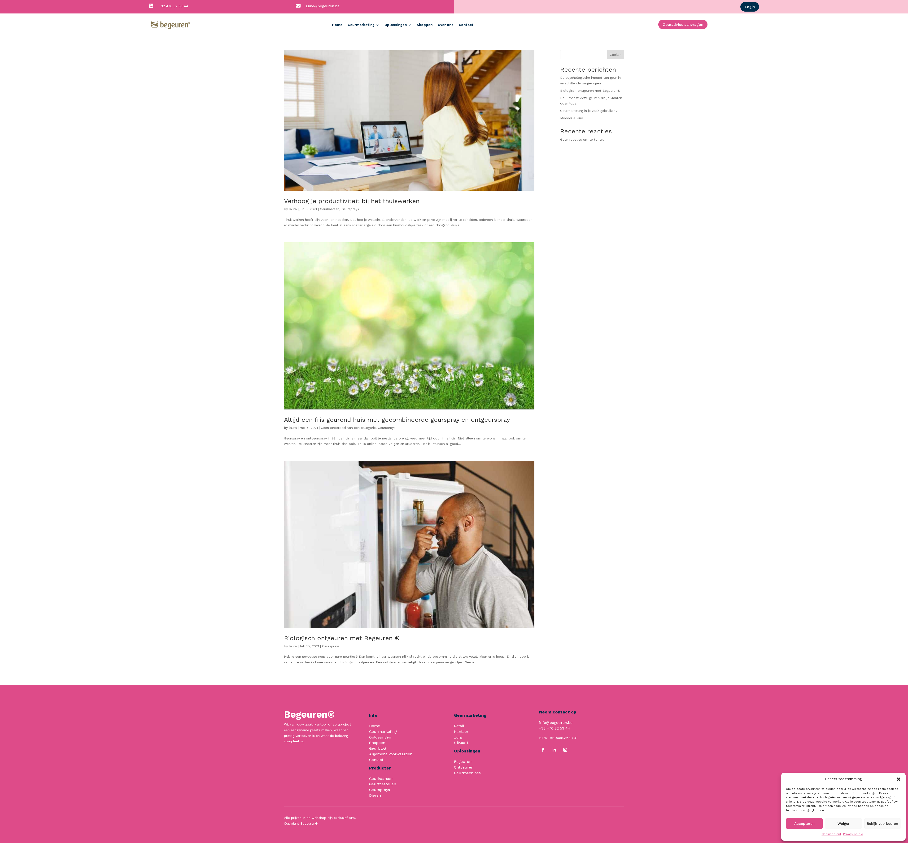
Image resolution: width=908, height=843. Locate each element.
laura (293, 209)
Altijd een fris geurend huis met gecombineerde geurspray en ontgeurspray (397, 419)
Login (750, 6)
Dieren (375, 795)
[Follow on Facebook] (543, 750)
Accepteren (804, 823)
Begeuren (462, 761)
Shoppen (424, 25)
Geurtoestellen (382, 784)
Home (337, 25)
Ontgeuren (463, 767)
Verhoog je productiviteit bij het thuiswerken (351, 200)
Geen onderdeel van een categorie (348, 428)
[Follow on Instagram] (565, 750)
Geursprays (350, 209)
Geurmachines (467, 773)
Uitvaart (461, 742)
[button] (898, 779)
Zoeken (615, 54)
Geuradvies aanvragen (683, 24)
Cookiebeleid (831, 834)
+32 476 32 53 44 (173, 6)
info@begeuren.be (555, 722)
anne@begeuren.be (323, 6)
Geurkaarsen (329, 209)
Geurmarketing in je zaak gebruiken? (589, 111)
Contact (466, 25)
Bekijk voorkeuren (882, 823)
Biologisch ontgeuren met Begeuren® (590, 90)
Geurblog (377, 748)
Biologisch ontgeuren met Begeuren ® (342, 638)
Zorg (458, 737)
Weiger (844, 823)
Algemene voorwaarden (390, 754)
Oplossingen (395, 25)
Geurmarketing (361, 25)
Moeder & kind (571, 118)
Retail (459, 726)
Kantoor (461, 731)
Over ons (446, 25)
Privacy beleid (853, 834)
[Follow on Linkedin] (554, 750)
